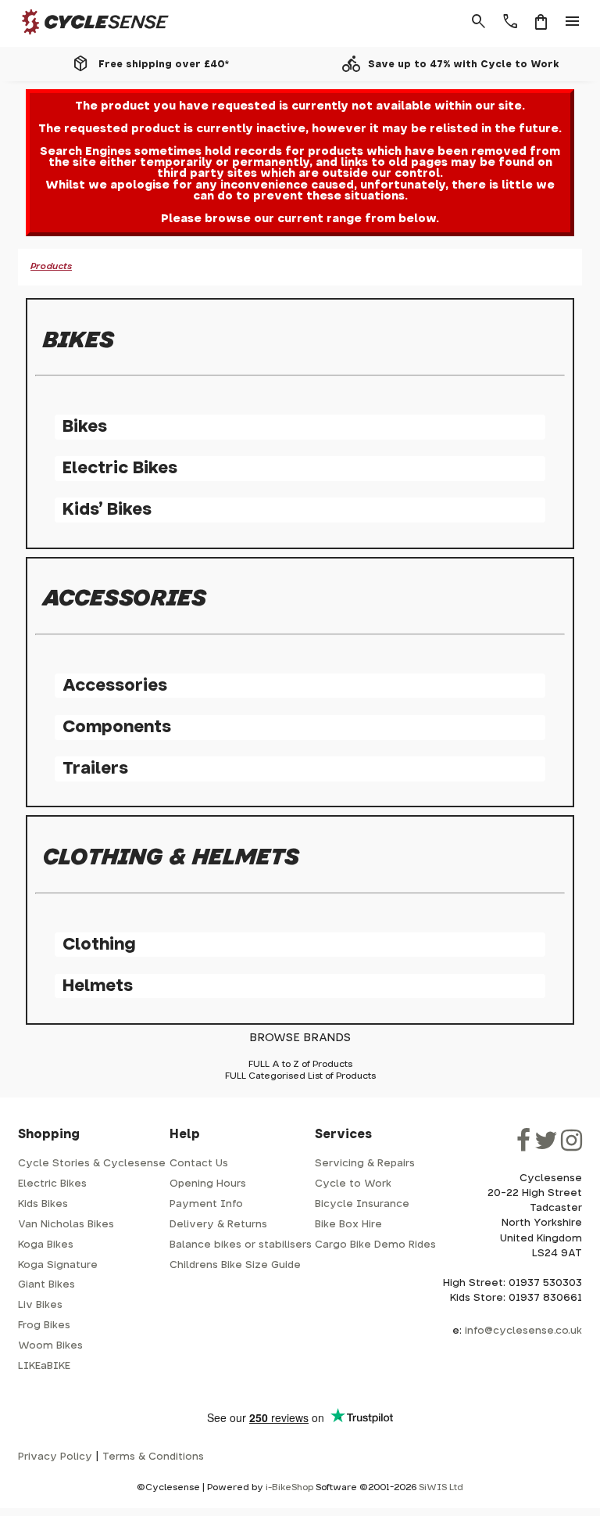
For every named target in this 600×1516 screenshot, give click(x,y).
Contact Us (199, 1164)
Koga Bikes (45, 1245)
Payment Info (206, 1204)
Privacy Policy (55, 1457)
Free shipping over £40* (163, 64)
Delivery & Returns (218, 1225)
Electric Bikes (119, 468)
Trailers (95, 768)
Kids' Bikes (107, 509)
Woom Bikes (50, 1346)
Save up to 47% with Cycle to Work (463, 64)
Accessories (114, 685)
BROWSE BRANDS (300, 1038)
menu (572, 22)
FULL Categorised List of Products (300, 1076)
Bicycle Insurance (362, 1204)
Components (116, 727)
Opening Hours (208, 1184)
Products (51, 266)
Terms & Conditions (153, 1457)
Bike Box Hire (348, 1225)
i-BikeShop (289, 1487)
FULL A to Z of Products (300, 1064)
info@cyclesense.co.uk (523, 1331)
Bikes (84, 427)
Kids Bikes (43, 1204)
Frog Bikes (44, 1325)
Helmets (97, 986)
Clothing (98, 944)
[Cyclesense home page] (86, 38)
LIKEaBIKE (44, 1366)
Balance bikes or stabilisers (241, 1245)
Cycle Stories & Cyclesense (92, 1164)
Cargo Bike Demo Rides (375, 1245)
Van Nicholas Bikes (66, 1225)
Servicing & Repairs (365, 1164)
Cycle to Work (353, 1184)
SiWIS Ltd (441, 1487)
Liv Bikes (40, 1305)
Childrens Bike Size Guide (235, 1265)
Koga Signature (58, 1265)
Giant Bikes (46, 1285)
